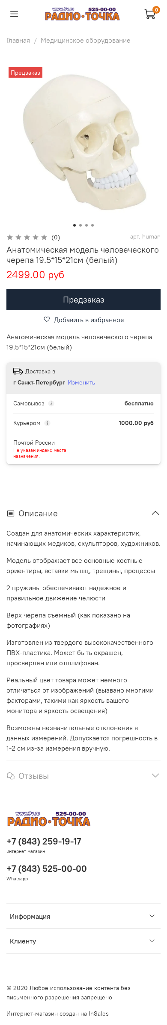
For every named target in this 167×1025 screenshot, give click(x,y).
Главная (18, 40)
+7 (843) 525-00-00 (46, 868)
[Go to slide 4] (92, 225)
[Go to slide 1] (74, 225)
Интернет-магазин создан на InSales (57, 1013)
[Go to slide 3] (86, 225)
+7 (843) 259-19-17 (43, 841)
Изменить (81, 382)
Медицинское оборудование (86, 40)
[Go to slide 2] (80, 225)
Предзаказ (83, 299)
